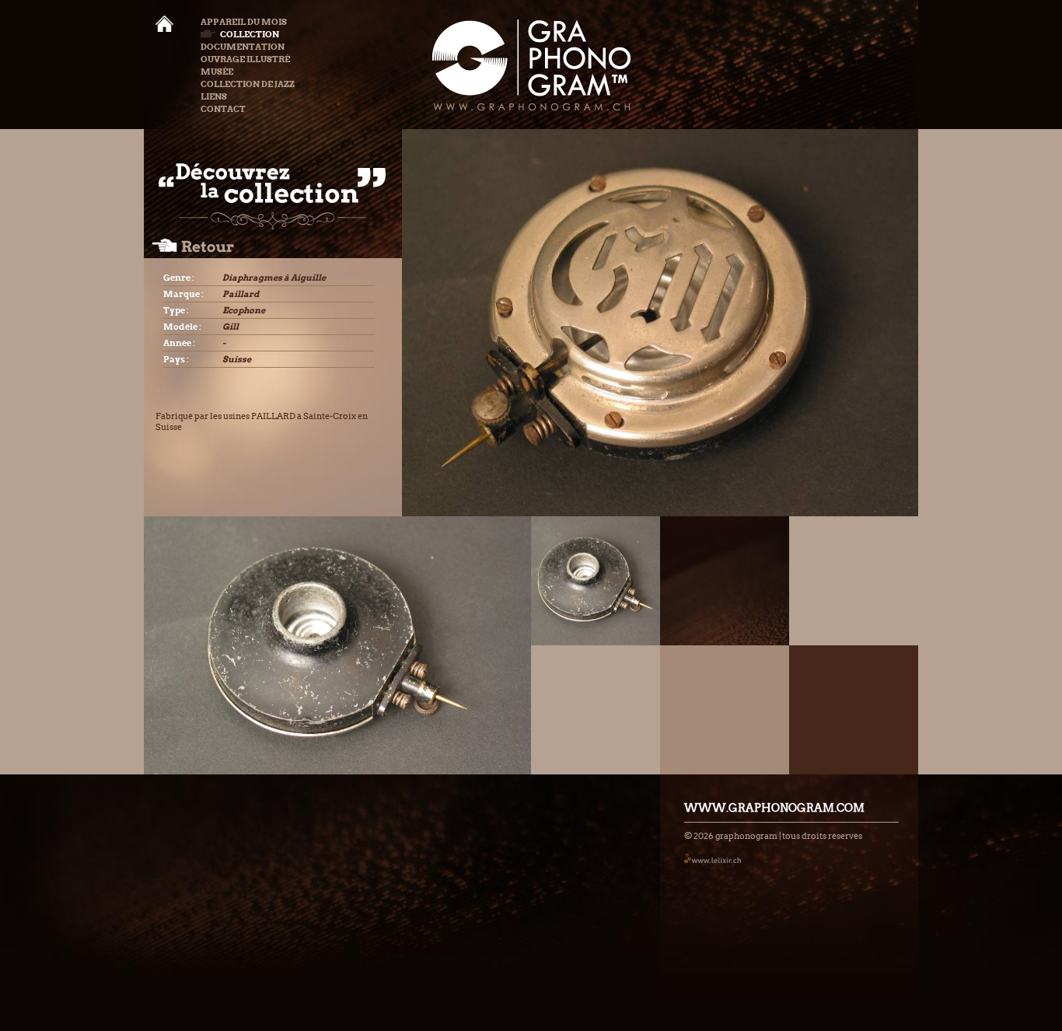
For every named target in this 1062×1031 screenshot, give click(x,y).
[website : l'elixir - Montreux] (712, 858)
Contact (223, 108)
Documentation (243, 46)
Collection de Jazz (248, 84)
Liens (214, 96)
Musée (217, 71)
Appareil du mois (244, 21)
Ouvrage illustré (245, 59)
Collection (249, 34)
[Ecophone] (595, 580)
